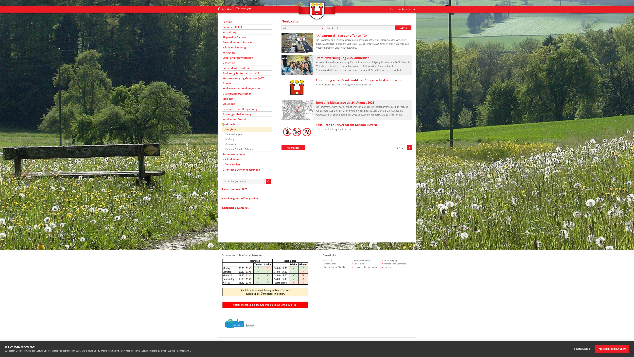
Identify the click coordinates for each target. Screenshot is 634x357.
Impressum (411, 9)
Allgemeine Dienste (234, 37)
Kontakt (400, 9)
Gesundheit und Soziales (237, 42)
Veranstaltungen (233, 134)
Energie (227, 83)
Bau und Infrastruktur (236, 68)
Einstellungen (582, 348)
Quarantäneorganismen (237, 93)
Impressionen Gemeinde (395, 263)
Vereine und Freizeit (235, 119)
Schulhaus (229, 103)
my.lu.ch (328, 260)
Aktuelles (231, 124)
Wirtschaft (229, 52)
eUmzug (387, 267)
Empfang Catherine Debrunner (240, 149)
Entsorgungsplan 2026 (234, 189)
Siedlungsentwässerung (237, 114)
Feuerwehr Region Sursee (365, 267)
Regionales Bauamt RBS (235, 207)
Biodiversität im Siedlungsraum (241, 88)
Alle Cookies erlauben (612, 348)
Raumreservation (362, 260)
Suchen (403, 27)
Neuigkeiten (231, 129)
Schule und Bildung (234, 47)
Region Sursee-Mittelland (335, 267)
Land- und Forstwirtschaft (238, 57)
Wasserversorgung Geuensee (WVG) (244, 78)
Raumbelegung (390, 260)
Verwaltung (229, 32)
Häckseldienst (231, 159)
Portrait (227, 21)
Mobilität (228, 98)
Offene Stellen (231, 164)
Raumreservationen (235, 154)
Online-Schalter (331, 263)
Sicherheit (229, 62)
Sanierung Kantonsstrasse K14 (241, 73)
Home (392, 9)
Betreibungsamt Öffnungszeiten (240, 198)
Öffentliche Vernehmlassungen (241, 169)
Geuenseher (231, 144)
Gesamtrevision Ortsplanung (240, 109)
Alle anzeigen (293, 147)
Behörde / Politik (233, 27)
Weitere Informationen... (179, 351)
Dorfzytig (229, 139)
